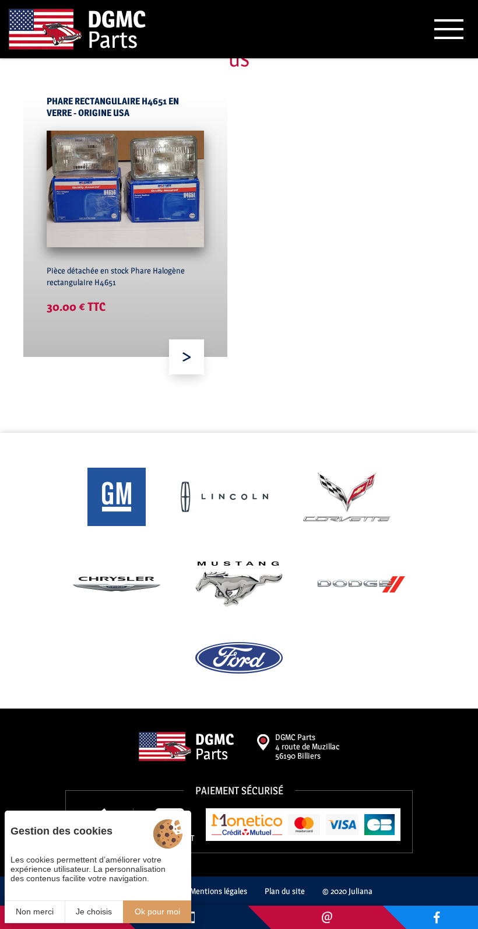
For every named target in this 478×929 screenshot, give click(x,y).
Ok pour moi (157, 911)
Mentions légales (218, 891)
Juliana (360, 891)
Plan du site (285, 891)
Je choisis (94, 911)
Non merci (35, 911)
